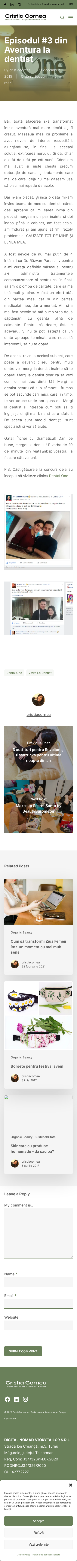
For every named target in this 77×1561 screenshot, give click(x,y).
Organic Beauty (33, 76)
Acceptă (38, 1521)
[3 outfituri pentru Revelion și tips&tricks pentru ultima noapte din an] (38, 753)
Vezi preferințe (39, 1544)
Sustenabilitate (45, 1137)
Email (10, 1296)
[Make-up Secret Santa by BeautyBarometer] (38, 806)
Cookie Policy (23, 1554)
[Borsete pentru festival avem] (38, 1035)
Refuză (39, 1532)
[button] (70, 1485)
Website (11, 1317)
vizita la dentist (40, 673)
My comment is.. (18, 1205)
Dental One (58, 476)
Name (11, 1274)
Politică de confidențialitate (46, 1554)
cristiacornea (19, 70)
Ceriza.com (10, 1418)
